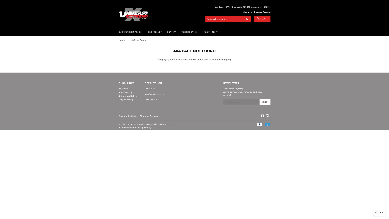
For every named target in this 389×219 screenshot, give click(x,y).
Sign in (246, 12)
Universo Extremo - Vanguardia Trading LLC (148, 124)
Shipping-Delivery (149, 116)
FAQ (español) (126, 99)
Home (122, 40)
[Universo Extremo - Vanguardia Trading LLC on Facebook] (262, 116)
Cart (264, 18)
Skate (170, 32)
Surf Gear (154, 32)
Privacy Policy (125, 92)
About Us (123, 88)
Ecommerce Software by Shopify (135, 127)
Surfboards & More (130, 32)
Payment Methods (128, 116)
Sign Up (265, 102)
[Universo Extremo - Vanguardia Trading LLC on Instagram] (267, 116)
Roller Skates (189, 32)
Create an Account (262, 12)
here (206, 59)
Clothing (210, 32)
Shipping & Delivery (129, 96)
